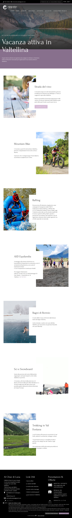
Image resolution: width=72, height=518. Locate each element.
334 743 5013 (22, 277)
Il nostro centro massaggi (32, 489)
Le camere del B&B (31, 483)
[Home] (10, 6)
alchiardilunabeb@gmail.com (19, 1)
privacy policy (25, 510)
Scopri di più (41, 106)
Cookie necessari (31, 515)
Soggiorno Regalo (56, 1)
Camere (23, 11)
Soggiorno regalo (60, 11)
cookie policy (60, 505)
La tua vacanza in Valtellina (33, 494)
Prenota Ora (45, 1)
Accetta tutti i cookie (63, 513)
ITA (68, 1)
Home (12, 11)
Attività (48, 11)
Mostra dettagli (41, 515)
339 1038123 (7, 1)
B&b (17, 11)
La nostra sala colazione (32, 486)
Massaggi (31, 11)
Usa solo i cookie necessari (52, 513)
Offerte (40, 11)
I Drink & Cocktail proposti (32, 492)
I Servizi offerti (29, 481)
